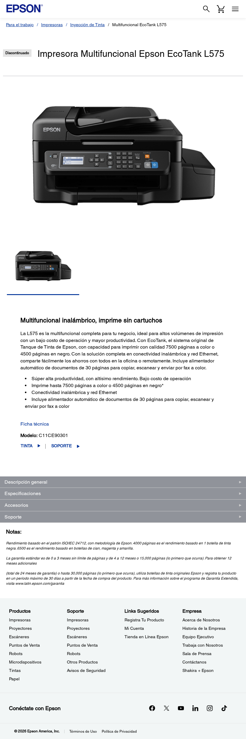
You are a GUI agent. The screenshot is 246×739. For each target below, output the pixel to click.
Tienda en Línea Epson (146, 636)
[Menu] (235, 9)
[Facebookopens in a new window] (152, 708)
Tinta (26, 445)
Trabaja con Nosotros (202, 645)
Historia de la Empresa (204, 628)
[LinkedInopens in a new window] (195, 708)
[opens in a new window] (224, 708)
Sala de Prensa (197, 653)
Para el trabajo (20, 24)
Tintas (15, 670)
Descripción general (25, 482)
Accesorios (16, 505)
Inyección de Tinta (87, 24)
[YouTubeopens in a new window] (181, 708)
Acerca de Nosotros (201, 619)
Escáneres (19, 636)
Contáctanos (194, 662)
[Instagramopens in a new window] (209, 708)
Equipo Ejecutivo (198, 636)
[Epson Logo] (24, 8)
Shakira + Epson (198, 670)
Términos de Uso (83, 731)
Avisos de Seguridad (86, 670)
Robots (15, 653)
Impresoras (52, 24)
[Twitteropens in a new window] (166, 708)
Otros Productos (82, 662)
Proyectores (20, 628)
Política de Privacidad (119, 731)
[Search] (206, 9)
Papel (14, 678)
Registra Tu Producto (144, 619)
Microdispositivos (25, 662)
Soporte (61, 445)
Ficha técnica (34, 424)
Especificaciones (22, 493)
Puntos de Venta (24, 645)
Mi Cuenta (134, 628)
